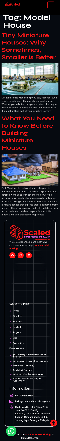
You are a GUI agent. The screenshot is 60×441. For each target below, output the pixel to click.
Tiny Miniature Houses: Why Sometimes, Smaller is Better (29, 46)
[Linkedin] (29, 255)
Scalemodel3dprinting (38, 434)
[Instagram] (21, 255)
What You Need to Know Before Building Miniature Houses (28, 133)
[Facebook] (12, 255)
